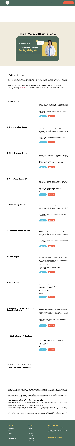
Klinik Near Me (22, 87)
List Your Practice (68, 2)
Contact (53, 2)
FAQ (46, 2)
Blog (60, 2)
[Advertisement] (37, 14)
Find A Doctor (37, 2)
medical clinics (19, 363)
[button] (37, 2)
